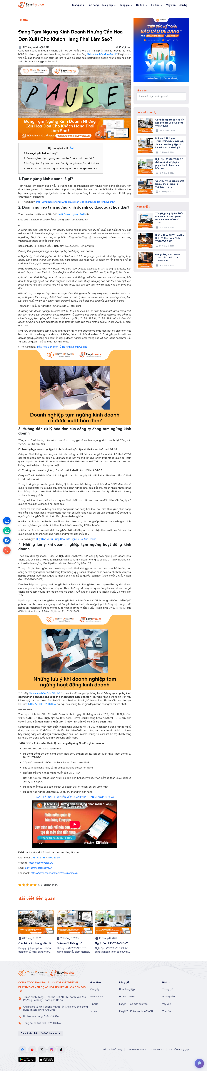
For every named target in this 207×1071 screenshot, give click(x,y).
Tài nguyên (168, 989)
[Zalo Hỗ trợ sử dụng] (6, 530)
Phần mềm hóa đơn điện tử (102, 54)
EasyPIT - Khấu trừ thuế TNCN (136, 1011)
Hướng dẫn (168, 996)
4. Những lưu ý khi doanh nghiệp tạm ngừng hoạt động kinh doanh (60, 168)
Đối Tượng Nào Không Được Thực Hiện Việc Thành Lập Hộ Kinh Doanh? (75, 201)
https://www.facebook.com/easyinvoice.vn (54, 873)
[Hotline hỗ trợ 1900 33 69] (6, 550)
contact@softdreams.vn (38, 867)
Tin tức (155, 5)
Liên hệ (183, 5)
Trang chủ (78, 5)
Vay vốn (171, 5)
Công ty (94, 989)
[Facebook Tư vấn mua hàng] (6, 540)
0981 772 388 (34, 704)
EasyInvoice (96, 996)
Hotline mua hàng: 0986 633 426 (41, 1016)
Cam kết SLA (158, 1049)
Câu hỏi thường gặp (179, 1049)
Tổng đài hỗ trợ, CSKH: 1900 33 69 (42, 1023)
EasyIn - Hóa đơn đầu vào (133, 1004)
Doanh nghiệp (127, 989)
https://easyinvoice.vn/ (40, 862)
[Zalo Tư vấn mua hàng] (6, 521)
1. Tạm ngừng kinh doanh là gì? (41, 153)
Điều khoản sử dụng (112, 1049)
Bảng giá (125, 5)
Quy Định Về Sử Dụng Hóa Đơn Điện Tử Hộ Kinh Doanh (66, 539)
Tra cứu (166, 1011)
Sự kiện (94, 1011)
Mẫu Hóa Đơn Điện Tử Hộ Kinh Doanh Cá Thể (62, 346)
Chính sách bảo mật (137, 1049)
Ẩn (71, 148)
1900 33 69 (50, 704)
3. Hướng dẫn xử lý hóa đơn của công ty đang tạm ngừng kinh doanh (62, 163)
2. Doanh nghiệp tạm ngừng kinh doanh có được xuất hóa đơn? (59, 158)
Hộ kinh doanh (127, 996)
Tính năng (93, 5)
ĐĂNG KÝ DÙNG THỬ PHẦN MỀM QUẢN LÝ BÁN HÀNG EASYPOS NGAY (74, 797)
